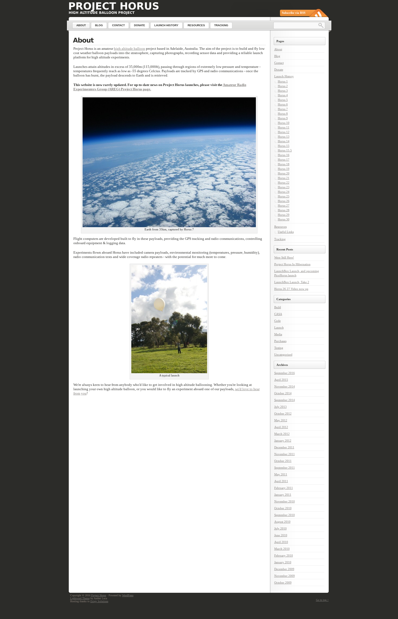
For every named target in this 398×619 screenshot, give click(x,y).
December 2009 (284, 569)
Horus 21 (283, 178)
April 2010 (281, 542)
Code (277, 320)
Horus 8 (283, 113)
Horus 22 (283, 182)
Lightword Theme (80, 598)
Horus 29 (283, 214)
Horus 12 (283, 132)
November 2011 (284, 454)
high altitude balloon (129, 49)
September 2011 (284, 467)
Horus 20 (283, 173)
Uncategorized (283, 354)
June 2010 (280, 535)
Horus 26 (283, 201)
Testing (278, 347)
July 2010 (280, 528)
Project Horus (98, 595)
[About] (169, 41)
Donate (278, 69)
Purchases (280, 341)
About (278, 49)
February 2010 (283, 555)
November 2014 (284, 386)
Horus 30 (283, 219)
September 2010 (284, 515)
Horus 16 (283, 155)
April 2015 (281, 379)
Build (277, 307)
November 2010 (284, 501)
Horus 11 (283, 127)
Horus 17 (283, 159)
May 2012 (280, 420)
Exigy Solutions (99, 601)
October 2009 (283, 582)
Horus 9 (283, 118)
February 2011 (283, 487)
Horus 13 (283, 136)
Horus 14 (283, 141)
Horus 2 (283, 86)
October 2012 (283, 413)
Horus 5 (283, 99)
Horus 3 (283, 90)
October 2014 (283, 393)
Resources (280, 226)
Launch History (284, 76)
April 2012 (281, 427)
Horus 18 (283, 164)
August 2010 (282, 521)
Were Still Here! (284, 257)
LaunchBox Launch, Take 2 (291, 282)
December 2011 (284, 447)
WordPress (127, 595)
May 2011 (280, 474)
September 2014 (284, 400)
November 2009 (284, 575)
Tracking (280, 239)
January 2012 (282, 440)
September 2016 (284, 373)
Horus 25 (283, 196)
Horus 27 (283, 205)
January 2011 (282, 494)
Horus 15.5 (285, 150)
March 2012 (282, 433)
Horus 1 (283, 81)
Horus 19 (283, 168)
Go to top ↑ (322, 599)
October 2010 (283, 508)
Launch (279, 327)
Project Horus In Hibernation (292, 264)
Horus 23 (283, 187)
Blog (277, 56)
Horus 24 (283, 191)
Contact (279, 62)
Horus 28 (283, 210)
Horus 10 (283, 122)
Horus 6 (283, 104)
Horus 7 (283, 109)
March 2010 (282, 548)
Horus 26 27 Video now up (291, 288)
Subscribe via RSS (293, 12)
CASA (278, 314)
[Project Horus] (113, 6)
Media (278, 334)
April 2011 (281, 481)
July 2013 (280, 406)
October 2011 (283, 460)
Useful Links (286, 231)
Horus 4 (283, 95)
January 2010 (282, 562)
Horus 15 (283, 145)
